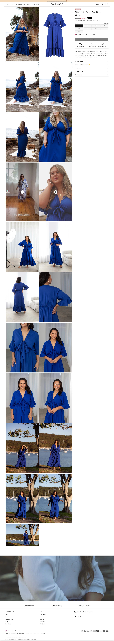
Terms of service (36, 633)
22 (89, 29)
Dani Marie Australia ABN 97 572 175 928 (16, 633)
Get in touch (89, 611)
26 (106, 29)
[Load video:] (57, 578)
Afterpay (98, 20)
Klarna (94, 20)
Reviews (42, 617)
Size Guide (8, 623)
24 (97, 29)
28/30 (80, 32)
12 (81, 26)
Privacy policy (28, 633)
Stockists (42, 619)
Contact (8, 617)
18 (106, 26)
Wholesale (42, 623)
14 (89, 26)
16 (98, 26)
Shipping (8, 621)
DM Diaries (43, 614)
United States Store (44, 633)
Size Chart (106, 23)
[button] (7, 4)
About (7, 614)
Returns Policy (9, 619)
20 (80, 29)
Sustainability (43, 621)
